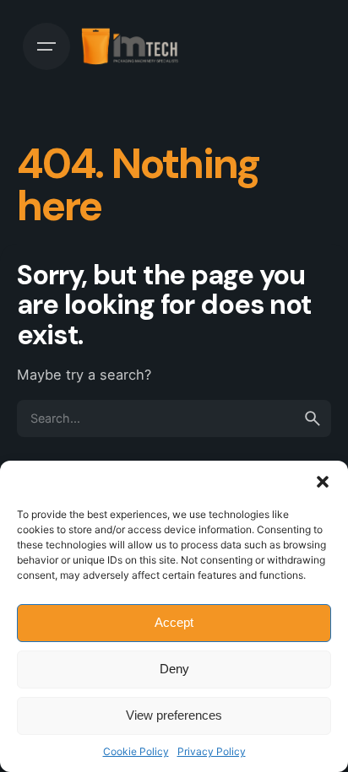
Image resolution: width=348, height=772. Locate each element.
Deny (174, 668)
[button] (322, 481)
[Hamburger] (46, 46)
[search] (312, 418)
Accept (174, 622)
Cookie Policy (136, 751)
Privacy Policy (211, 751)
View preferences (174, 715)
